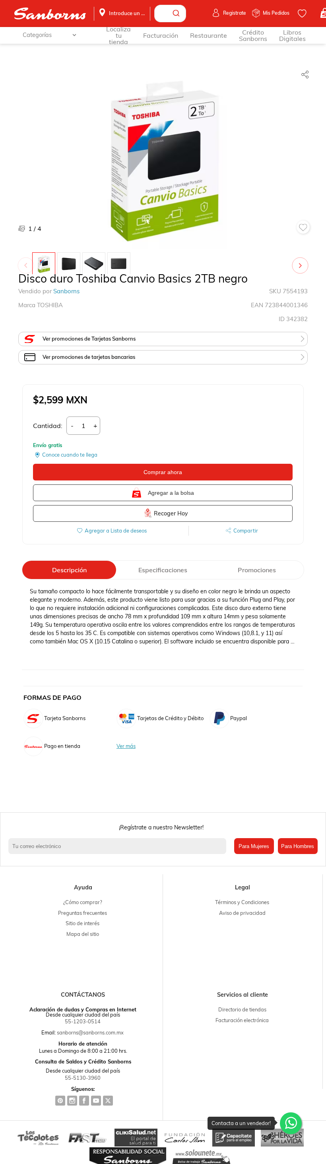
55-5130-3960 (83, 1078)
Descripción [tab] (69, 570)
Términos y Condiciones (242, 902)
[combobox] (170, 13)
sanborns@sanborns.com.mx (90, 1032)
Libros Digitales (292, 35)
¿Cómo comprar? (82, 902)
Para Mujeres (254, 846)
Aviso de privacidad (242, 913)
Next (302, 261)
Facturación (160, 35)
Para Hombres (297, 846)
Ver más (126, 746)
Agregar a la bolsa (171, 493)
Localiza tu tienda (118, 35)
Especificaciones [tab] (162, 570)
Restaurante (208, 35)
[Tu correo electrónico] (119, 846)
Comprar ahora (163, 472)
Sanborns (66, 291)
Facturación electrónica (242, 1020)
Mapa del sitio (82, 934)
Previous (27, 261)
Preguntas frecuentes (82, 913)
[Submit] (177, 13)
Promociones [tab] (257, 570)
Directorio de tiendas (242, 1009)
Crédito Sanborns (253, 35)
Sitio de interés (82, 923)
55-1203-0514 (83, 1021)
